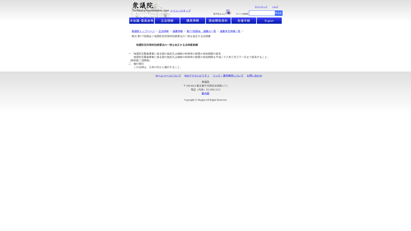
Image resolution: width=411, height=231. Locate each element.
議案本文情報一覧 (230, 31)
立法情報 (163, 31)
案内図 (205, 93)
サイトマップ (261, 7)
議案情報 (178, 31)
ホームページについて (168, 75)
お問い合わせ (254, 75)
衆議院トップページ (143, 31)
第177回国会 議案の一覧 (201, 31)
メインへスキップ (180, 10)
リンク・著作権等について (228, 75)
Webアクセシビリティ (197, 75)
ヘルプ (275, 7)
